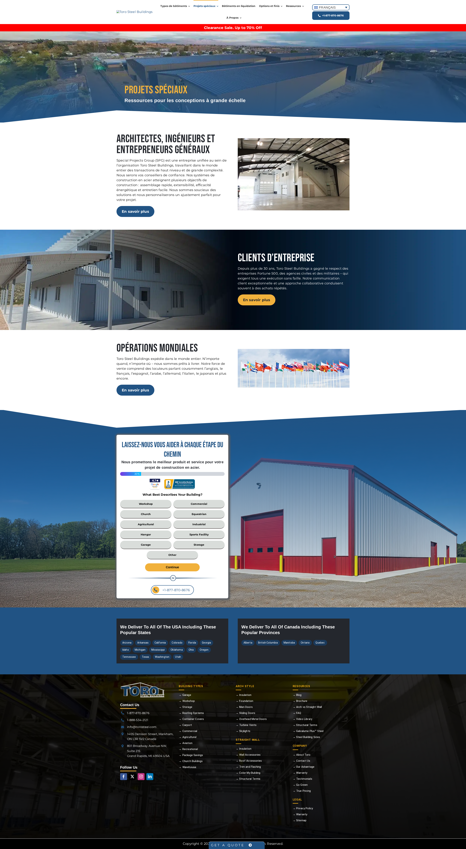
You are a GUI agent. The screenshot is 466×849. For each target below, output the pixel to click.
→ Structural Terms (248, 778)
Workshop (146, 504)
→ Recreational (188, 749)
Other (172, 555)
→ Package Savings (191, 755)
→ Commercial (188, 731)
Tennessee (129, 656)
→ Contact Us (301, 760)
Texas (145, 656)
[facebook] (123, 776)
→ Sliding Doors (245, 713)
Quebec (320, 642)
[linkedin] (149, 776)
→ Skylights (243, 731)
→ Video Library (302, 719)
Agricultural (146, 524)
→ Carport (185, 725)
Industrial (199, 524)
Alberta (248, 642)
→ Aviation (185, 743)
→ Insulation (243, 695)
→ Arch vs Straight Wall (307, 707)
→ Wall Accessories (248, 754)
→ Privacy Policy (303, 808)
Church (146, 514)
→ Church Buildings (191, 761)
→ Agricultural (187, 737)
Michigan (140, 649)
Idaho (125, 649)
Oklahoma (177, 649)
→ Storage (185, 707)
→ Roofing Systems (191, 713)
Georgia (206, 642)
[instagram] (141, 776)
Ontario (305, 642)
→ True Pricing (302, 790)
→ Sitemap (300, 820)
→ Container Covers (191, 719)
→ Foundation (244, 701)
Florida (192, 642)
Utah (178, 656)
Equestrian (199, 514)
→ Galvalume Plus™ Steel (308, 731)
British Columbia (268, 642)
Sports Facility (199, 534)
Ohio (191, 649)
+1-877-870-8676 (175, 590)
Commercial (199, 504)
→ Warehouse (187, 767)
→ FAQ (297, 713)
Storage (199, 544)
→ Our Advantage (304, 766)
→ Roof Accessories (249, 760)
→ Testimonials (302, 778)
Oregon (204, 649)
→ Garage (185, 695)
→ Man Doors (244, 707)
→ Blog (297, 695)
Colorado (177, 642)
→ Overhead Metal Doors (251, 719)
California (160, 642)
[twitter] (132, 776)
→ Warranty (300, 772)
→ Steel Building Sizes (306, 737)
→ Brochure (300, 701)
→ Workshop (187, 701)
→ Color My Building (248, 772)
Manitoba (289, 642)
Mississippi (158, 649)
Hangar (146, 534)
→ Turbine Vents (246, 725)
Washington (162, 656)
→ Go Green (300, 784)
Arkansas (143, 642)
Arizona (126, 642)
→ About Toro (302, 754)
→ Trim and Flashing (248, 766)
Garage (146, 544)
